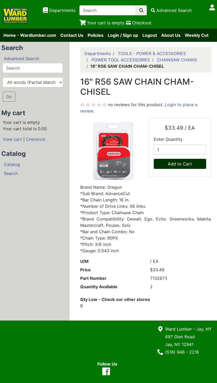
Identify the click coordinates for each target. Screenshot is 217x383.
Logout (149, 35)
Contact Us (71, 35)
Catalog (12, 164)
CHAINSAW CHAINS (177, 59)
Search (11, 173)
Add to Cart (180, 163)
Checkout (35, 139)
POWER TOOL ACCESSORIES (121, 59)
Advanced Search (21, 58)
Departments (97, 53)
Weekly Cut (197, 35)
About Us (170, 35)
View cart (12, 139)
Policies (95, 35)
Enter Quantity (168, 139)
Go (9, 96)
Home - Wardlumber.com (29, 35)
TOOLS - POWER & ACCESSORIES (152, 53)
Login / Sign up (123, 35)
